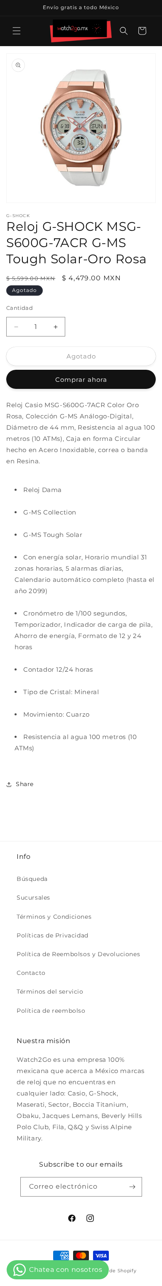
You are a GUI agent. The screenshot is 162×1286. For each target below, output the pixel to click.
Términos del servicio (50, 991)
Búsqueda (32, 879)
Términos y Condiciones (54, 916)
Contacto (31, 973)
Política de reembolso (51, 1010)
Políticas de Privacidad (52, 935)
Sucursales (33, 897)
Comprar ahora (81, 379)
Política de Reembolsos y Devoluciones (78, 954)
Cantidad (19, 307)
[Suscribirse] (132, 1187)
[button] (16, 31)
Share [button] (25, 784)
